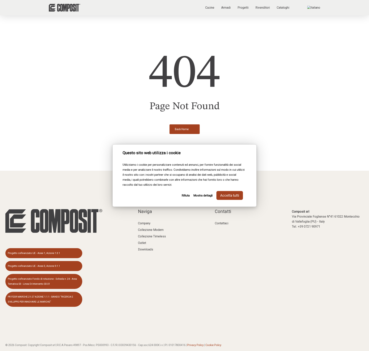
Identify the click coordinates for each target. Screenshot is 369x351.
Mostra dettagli (203, 195)
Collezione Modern (151, 230)
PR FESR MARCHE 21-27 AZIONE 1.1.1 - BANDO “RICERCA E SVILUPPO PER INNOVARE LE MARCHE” (40, 299)
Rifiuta (186, 195)
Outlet (142, 243)
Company (144, 223)
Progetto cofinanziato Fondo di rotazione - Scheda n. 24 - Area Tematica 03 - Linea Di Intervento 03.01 (42, 281)
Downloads (145, 249)
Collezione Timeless (152, 236)
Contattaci (221, 223)
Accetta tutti (229, 195)
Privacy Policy (195, 345)
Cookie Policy (213, 345)
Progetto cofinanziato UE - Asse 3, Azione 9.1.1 (34, 265)
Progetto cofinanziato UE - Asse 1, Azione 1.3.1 (34, 253)
